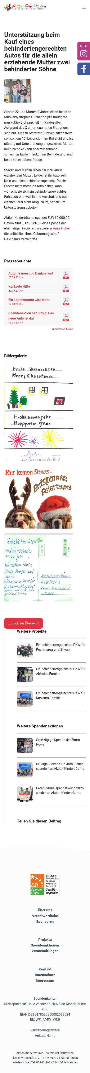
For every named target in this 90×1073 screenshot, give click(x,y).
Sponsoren (45, 921)
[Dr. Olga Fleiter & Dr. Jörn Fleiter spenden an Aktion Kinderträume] (25, 769)
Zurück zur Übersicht (23, 623)
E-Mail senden (69, 1062)
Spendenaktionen (45, 945)
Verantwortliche (45, 916)
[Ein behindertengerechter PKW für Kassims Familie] (25, 699)
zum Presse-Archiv (62, 329)
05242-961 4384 (47, 1062)
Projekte (45, 940)
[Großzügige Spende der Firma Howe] (25, 745)
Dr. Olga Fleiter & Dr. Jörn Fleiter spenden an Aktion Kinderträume (60, 766)
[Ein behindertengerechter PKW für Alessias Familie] (25, 674)
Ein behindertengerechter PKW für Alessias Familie (60, 671)
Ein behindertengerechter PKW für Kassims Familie (60, 695)
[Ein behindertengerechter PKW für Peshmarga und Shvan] (25, 650)
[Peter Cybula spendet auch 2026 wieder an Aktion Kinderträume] (25, 794)
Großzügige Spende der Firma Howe (58, 742)
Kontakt (45, 969)
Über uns (45, 910)
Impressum (45, 980)
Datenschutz (45, 975)
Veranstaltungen (45, 951)
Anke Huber (61, 228)
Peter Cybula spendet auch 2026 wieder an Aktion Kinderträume (60, 790)
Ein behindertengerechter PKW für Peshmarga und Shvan (60, 647)
